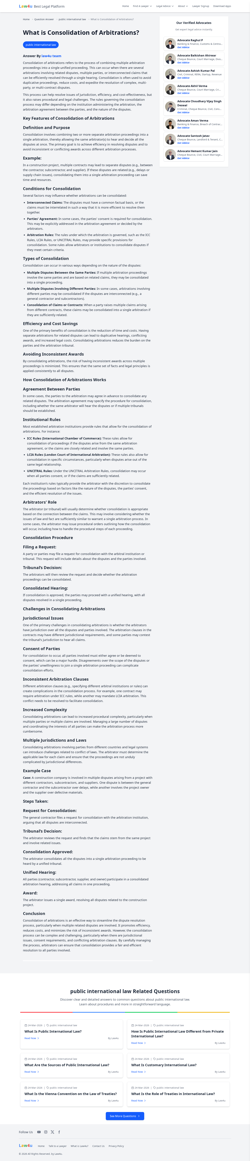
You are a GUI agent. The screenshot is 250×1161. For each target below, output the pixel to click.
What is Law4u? (79, 1146)
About (181, 6)
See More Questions (123, 1116)
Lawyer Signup (200, 6)
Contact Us (98, 1146)
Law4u (58, 1153)
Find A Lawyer (141, 6)
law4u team (51, 56)
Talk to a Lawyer (58, 1146)
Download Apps (222, 6)
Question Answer (44, 19)
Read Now (30, 1038)
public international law (72, 19)
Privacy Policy (116, 1146)
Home (125, 6)
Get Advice (183, 47)
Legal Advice (163, 6)
